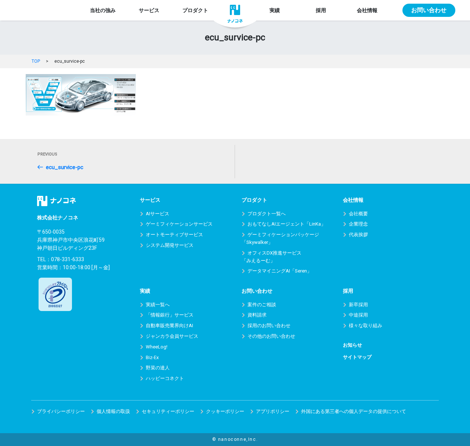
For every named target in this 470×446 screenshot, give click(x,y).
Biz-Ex (152, 357)
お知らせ (352, 345)
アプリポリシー (272, 411)
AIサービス (157, 213)
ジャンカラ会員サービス (172, 336)
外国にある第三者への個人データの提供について (353, 411)
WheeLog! (156, 347)
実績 (275, 10)
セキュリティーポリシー (168, 411)
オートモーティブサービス (174, 234)
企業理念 (358, 224)
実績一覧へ (158, 304)
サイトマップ (357, 357)
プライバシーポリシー (61, 411)
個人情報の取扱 (113, 411)
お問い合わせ (428, 10)
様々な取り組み (365, 325)
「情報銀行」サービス (170, 315)
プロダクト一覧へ (266, 213)
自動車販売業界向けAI (169, 325)
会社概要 (358, 213)
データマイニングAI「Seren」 (279, 271)
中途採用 (358, 315)
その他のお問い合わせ (271, 336)
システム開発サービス (170, 245)
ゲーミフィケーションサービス (179, 224)
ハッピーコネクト (165, 378)
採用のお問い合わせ (268, 325)
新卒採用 (358, 304)
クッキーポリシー (225, 411)
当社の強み (103, 10)
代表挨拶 (358, 234)
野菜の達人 (158, 367)
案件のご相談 (261, 304)
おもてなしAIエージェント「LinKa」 (286, 224)
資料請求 (257, 315)
